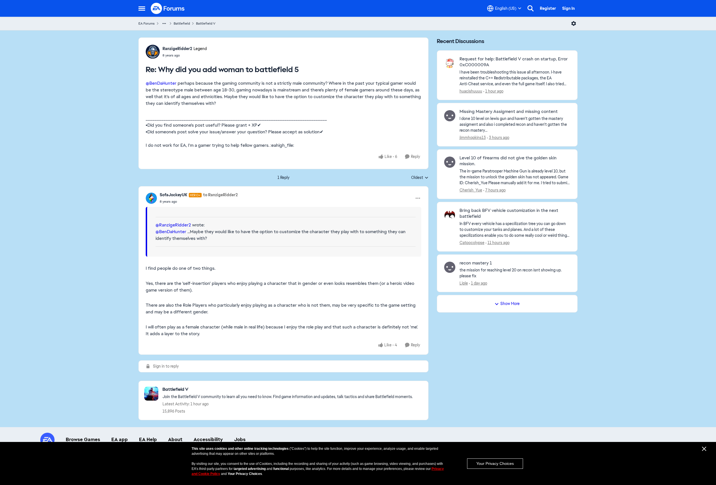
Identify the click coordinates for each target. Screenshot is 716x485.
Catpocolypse (472, 242)
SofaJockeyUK (173, 194)
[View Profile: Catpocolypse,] (449, 214)
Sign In (568, 8)
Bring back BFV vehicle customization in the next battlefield (509, 213)
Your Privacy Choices (495, 463)
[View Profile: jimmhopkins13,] (449, 115)
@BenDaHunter (161, 83)
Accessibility (208, 439)
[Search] (530, 8)
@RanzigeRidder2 (173, 225)
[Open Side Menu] (142, 8)
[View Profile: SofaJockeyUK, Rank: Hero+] (151, 198)
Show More (510, 303)
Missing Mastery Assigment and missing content (509, 111)
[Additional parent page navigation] (164, 23)
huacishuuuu (471, 91)
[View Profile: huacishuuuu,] (449, 63)
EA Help (148, 439)
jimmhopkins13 (473, 137)
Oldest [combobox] (419, 178)
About (175, 439)
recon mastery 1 (476, 263)
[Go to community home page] (168, 8)
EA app (119, 439)
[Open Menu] (574, 23)
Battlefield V (205, 23)
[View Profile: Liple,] (449, 267)
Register (548, 8)
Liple (464, 283)
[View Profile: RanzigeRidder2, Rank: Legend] (153, 52)
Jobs (240, 439)
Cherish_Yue (471, 190)
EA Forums (146, 23)
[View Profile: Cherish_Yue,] (449, 162)
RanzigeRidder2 (177, 48)
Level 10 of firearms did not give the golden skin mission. (508, 161)
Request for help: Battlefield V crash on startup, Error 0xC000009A (514, 62)
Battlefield (182, 23)
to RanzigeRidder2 (220, 194)
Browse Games (83, 439)
